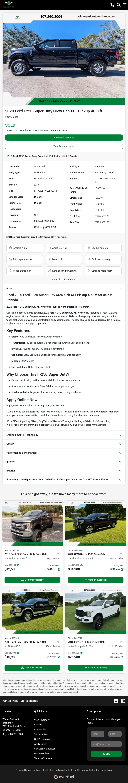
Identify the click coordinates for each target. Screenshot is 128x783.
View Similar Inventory (64, 146)
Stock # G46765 (12, 550)
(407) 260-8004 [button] (15, 734)
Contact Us (40, 729)
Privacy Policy (41, 753)
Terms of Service (43, 758)
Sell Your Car (41, 734)
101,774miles (116, 558)
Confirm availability (34, 580)
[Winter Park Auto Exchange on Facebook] (114, 701)
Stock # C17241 (75, 638)
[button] (112, 5)
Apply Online (40, 744)
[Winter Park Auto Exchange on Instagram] (122, 701)
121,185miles (116, 646)
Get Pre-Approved (43, 739)
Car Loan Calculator (44, 748)
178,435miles (53, 646)
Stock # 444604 (75, 550)
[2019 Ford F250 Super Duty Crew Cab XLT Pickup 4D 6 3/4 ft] (32, 523)
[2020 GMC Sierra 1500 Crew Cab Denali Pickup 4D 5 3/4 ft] (95, 523)
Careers (38, 724)
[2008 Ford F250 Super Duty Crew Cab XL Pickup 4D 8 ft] (32, 611)
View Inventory (41, 720)
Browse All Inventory (64, 137)
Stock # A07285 (12, 638)
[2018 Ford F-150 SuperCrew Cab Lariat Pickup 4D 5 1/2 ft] (95, 611)
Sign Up (106, 754)
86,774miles (53, 558)
